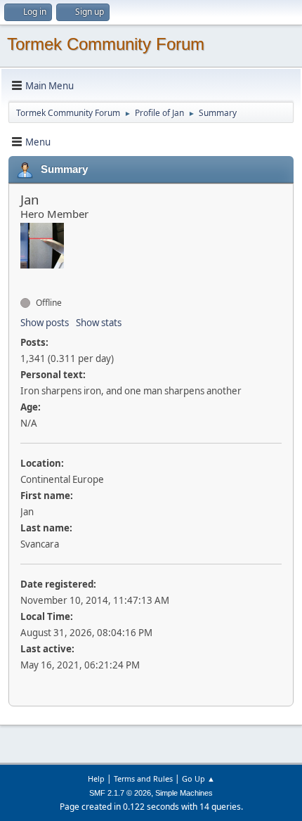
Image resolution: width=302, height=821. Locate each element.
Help (96, 778)
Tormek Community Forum (105, 43)
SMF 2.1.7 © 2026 (120, 793)
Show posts (44, 322)
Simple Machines (184, 793)
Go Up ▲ (198, 778)
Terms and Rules (143, 778)
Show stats (99, 322)
